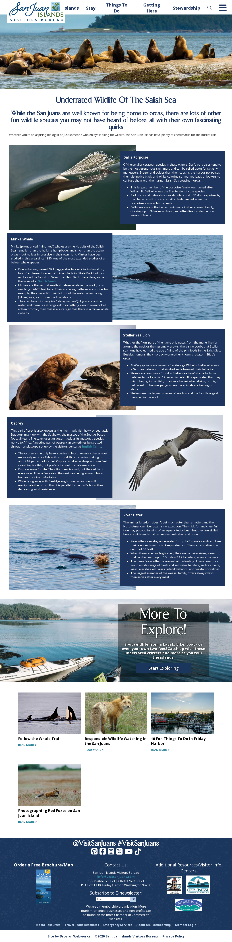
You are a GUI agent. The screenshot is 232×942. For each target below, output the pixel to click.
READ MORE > (27, 745)
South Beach (47, 281)
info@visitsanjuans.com (116, 877)
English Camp (91, 446)
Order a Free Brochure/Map (43, 865)
